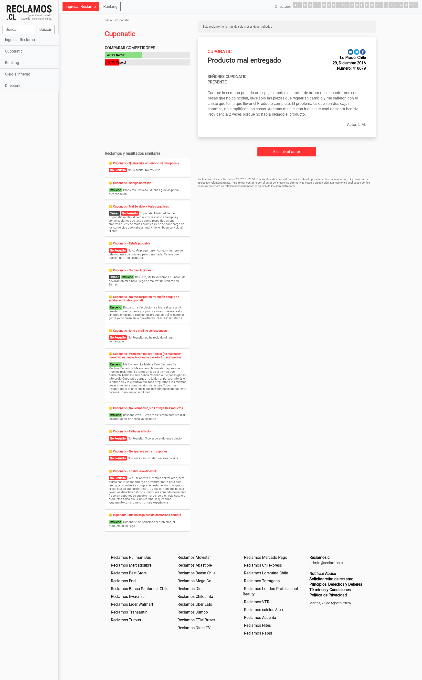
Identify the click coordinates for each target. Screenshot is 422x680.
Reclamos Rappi (258, 633)
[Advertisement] (29, 169)
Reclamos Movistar (194, 557)
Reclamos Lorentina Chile (266, 573)
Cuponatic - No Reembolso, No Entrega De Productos (148, 408)
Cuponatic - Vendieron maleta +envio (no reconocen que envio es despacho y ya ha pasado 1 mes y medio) (145, 355)
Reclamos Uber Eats (195, 604)
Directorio (13, 85)
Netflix (120, 55)
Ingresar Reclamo (20, 39)
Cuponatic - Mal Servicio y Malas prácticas (141, 206)
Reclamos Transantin (129, 612)
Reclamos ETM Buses (196, 620)
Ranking (12, 62)
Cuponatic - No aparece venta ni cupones (140, 451)
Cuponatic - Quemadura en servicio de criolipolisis (146, 163)
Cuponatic (13, 51)
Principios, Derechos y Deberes (335, 584)
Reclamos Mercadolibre (131, 565)
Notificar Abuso (322, 573)
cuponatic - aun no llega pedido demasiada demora (147, 515)
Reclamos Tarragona (262, 581)
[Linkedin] (351, 51)
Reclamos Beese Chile (196, 573)
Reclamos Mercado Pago (265, 557)
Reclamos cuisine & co (263, 609)
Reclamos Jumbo (193, 612)
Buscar (45, 29)
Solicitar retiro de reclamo (331, 579)
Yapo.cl (121, 62)
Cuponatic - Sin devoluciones (132, 270)
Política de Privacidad (328, 595)
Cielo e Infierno (17, 74)
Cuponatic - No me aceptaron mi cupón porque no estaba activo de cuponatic (144, 298)
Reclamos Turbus (126, 620)
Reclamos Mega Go (194, 581)
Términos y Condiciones (330, 589)
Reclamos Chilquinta (195, 596)
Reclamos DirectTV (194, 627)
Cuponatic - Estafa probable (131, 243)
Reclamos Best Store (129, 573)
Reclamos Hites (257, 625)
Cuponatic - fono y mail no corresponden (140, 330)
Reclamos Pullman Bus (131, 557)
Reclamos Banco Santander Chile (139, 588)
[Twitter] (357, 51)
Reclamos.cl (319, 557)
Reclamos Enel (123, 581)
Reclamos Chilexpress (263, 565)
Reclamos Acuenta (260, 617)
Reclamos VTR (256, 602)
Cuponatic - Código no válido (132, 183)
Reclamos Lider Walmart (132, 604)
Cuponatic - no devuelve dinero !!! (135, 471)
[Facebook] (363, 51)
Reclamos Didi (190, 588)
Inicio (108, 20)
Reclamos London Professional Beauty (270, 591)
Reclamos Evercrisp (128, 596)
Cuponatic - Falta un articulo (132, 431)
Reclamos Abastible (195, 565)
